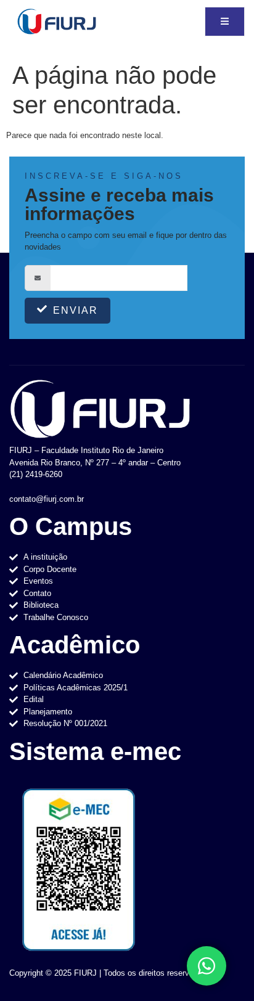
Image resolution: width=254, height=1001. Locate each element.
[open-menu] (225, 22)
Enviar (75, 310)
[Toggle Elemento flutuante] (206, 966)
